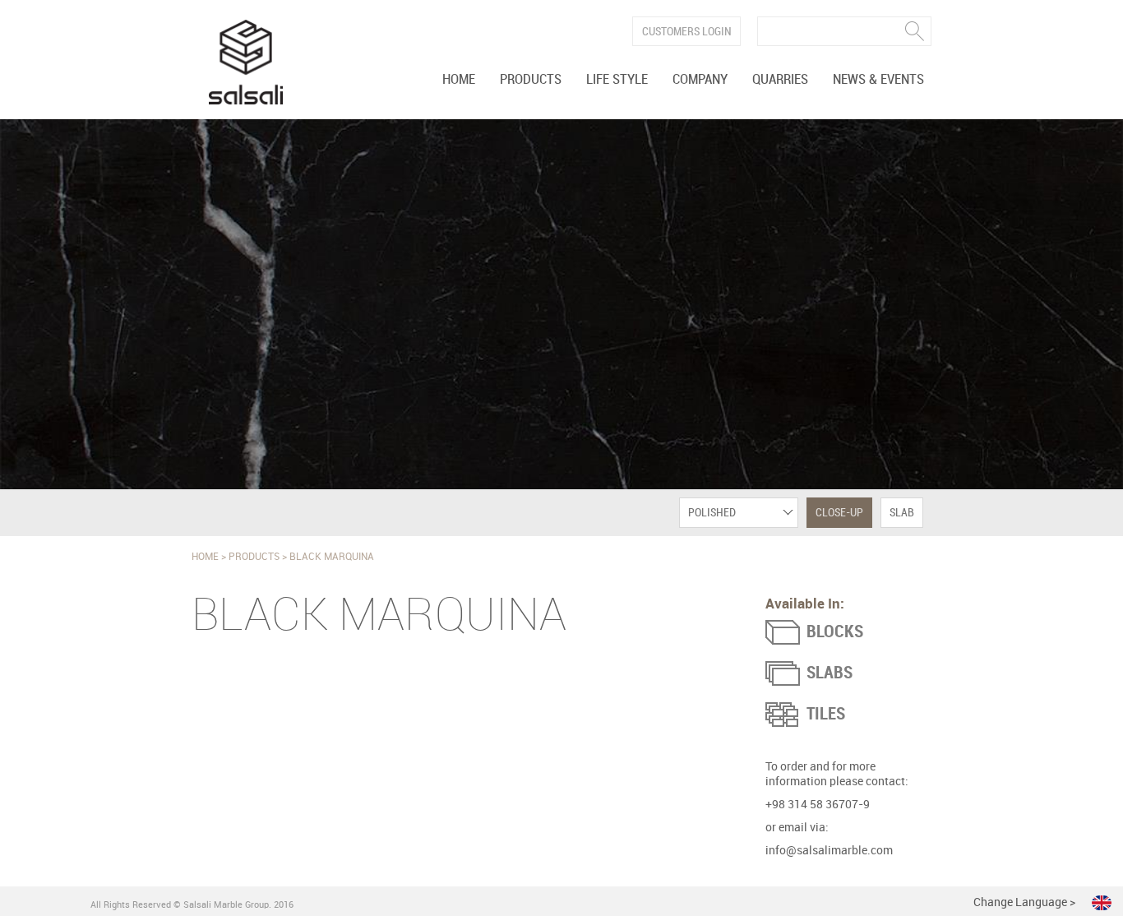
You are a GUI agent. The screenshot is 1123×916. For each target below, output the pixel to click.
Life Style (617, 79)
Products (531, 79)
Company (700, 79)
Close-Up (839, 513)
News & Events (878, 79)
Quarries (780, 79)
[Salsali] (246, 62)
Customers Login (687, 31)
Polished (712, 513)
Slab (902, 513)
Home (458, 79)
